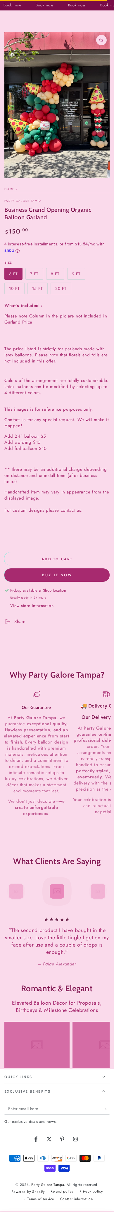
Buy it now (57, 575)
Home (9, 189)
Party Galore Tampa (23, 201)
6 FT (16, 275)
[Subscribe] (106, 1109)
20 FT (63, 290)
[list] (57, 753)
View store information (31, 605)
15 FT (40, 290)
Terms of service (40, 1199)
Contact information (76, 1199)
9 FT (78, 275)
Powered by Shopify (28, 1191)
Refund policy (62, 1191)
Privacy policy (91, 1191)
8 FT (57, 275)
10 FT (17, 290)
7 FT (36, 275)
